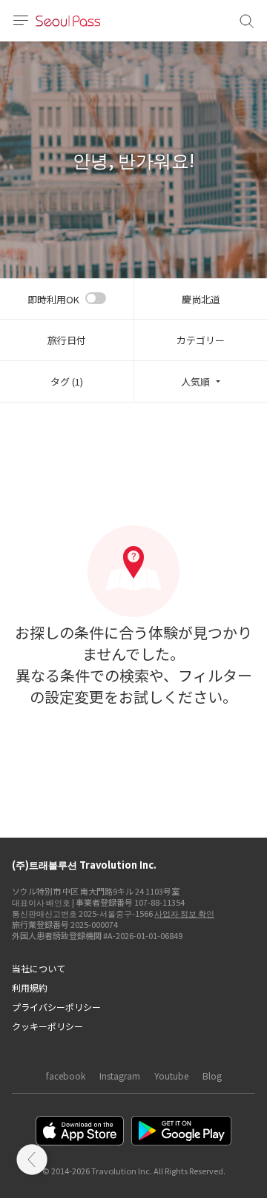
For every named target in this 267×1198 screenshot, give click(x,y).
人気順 (195, 381)
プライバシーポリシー (56, 1006)
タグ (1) (66, 381)
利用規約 (29, 987)
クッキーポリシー (47, 1026)
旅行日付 (66, 340)
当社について (38, 968)
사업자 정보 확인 (184, 913)
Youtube (171, 1075)
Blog (212, 1075)
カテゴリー (201, 340)
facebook (65, 1075)
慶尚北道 (201, 299)
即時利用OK (53, 299)
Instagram (119, 1075)
